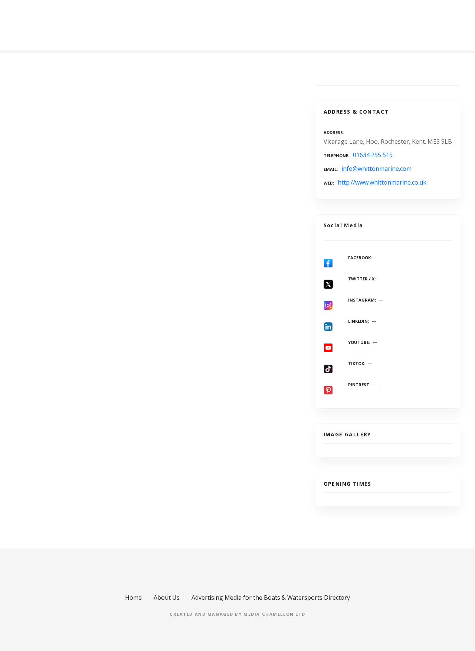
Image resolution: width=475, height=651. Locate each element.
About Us (167, 597)
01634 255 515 (373, 155)
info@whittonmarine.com (376, 169)
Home (133, 597)
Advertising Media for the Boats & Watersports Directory (270, 597)
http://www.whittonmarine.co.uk (382, 182)
